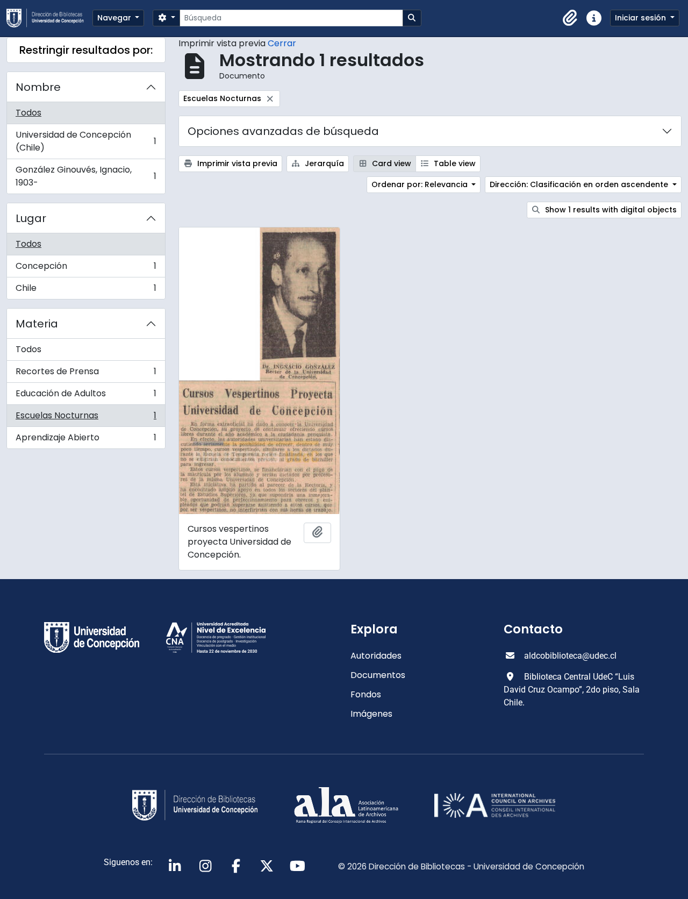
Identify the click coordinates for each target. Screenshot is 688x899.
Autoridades (376, 656)
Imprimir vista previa (236, 163)
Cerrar (282, 43)
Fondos (365, 694)
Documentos (377, 675)
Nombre (38, 87)
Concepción (85, 268)
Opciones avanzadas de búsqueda (283, 131)
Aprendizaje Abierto (85, 439)
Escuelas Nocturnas (85, 418)
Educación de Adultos (85, 396)
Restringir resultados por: (86, 50)
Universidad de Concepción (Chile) (85, 141)
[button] (570, 18)
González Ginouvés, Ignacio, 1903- (85, 176)
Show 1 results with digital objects (610, 209)
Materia (37, 323)
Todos (28, 112)
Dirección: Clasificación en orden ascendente (580, 184)
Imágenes (371, 714)
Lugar (31, 218)
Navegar (115, 17)
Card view (390, 163)
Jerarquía (323, 163)
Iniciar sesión (641, 17)
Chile (85, 290)
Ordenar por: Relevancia (420, 184)
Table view (454, 163)
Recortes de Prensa (85, 374)
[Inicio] (49, 18)
